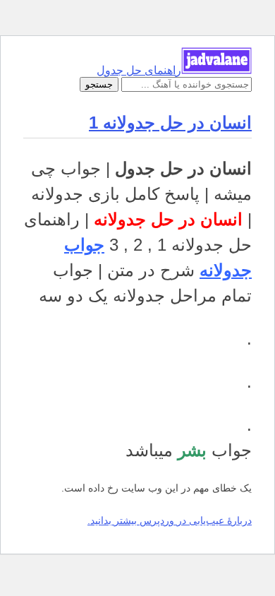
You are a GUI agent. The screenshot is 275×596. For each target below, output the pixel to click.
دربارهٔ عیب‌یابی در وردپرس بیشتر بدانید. (169, 520)
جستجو (99, 84)
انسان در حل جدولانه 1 (170, 122)
